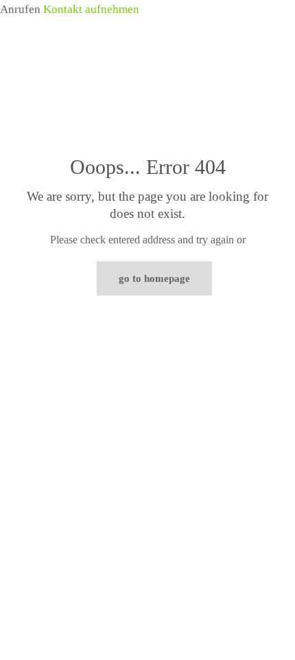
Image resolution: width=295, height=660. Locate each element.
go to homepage (154, 278)
